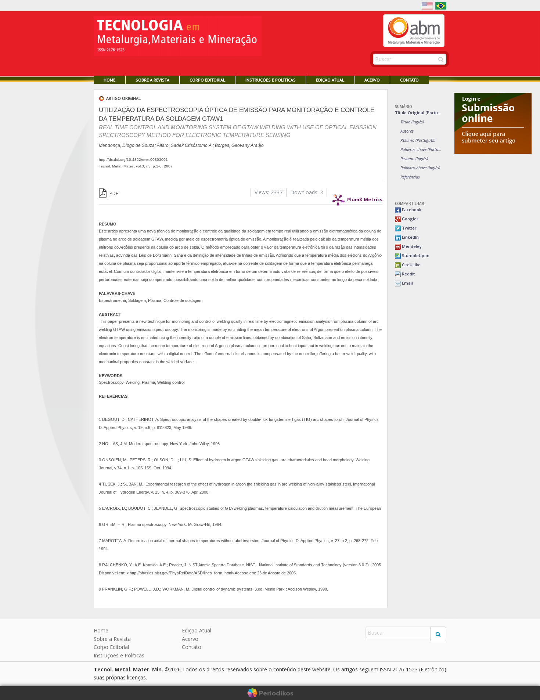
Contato (409, 80)
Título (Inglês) (412, 122)
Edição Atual (330, 80)
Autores (407, 131)
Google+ (410, 218)
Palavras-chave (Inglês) (420, 167)
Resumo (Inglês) (414, 158)
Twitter (409, 228)
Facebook (411, 209)
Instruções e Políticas (270, 80)
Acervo (372, 80)
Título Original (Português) (419, 112)
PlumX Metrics (364, 197)
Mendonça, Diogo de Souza (127, 145)
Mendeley (411, 246)
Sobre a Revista (152, 80)
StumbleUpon (415, 255)
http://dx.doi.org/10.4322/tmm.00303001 (133, 160)
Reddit (408, 274)
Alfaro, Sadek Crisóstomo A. (185, 145)
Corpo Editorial (207, 80)
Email (407, 283)
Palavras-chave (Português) (421, 149)
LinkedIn (410, 237)
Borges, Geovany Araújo (239, 145)
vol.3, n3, (144, 166)
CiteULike (411, 264)
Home (109, 80)
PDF (113, 193)
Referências (410, 177)
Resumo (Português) (417, 140)
